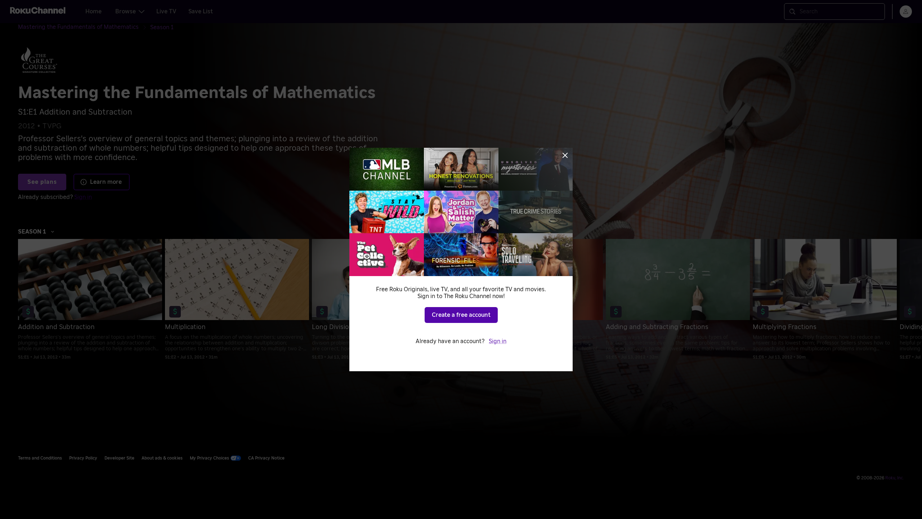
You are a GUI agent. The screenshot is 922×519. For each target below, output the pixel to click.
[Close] (565, 155)
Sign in (497, 341)
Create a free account (461, 315)
